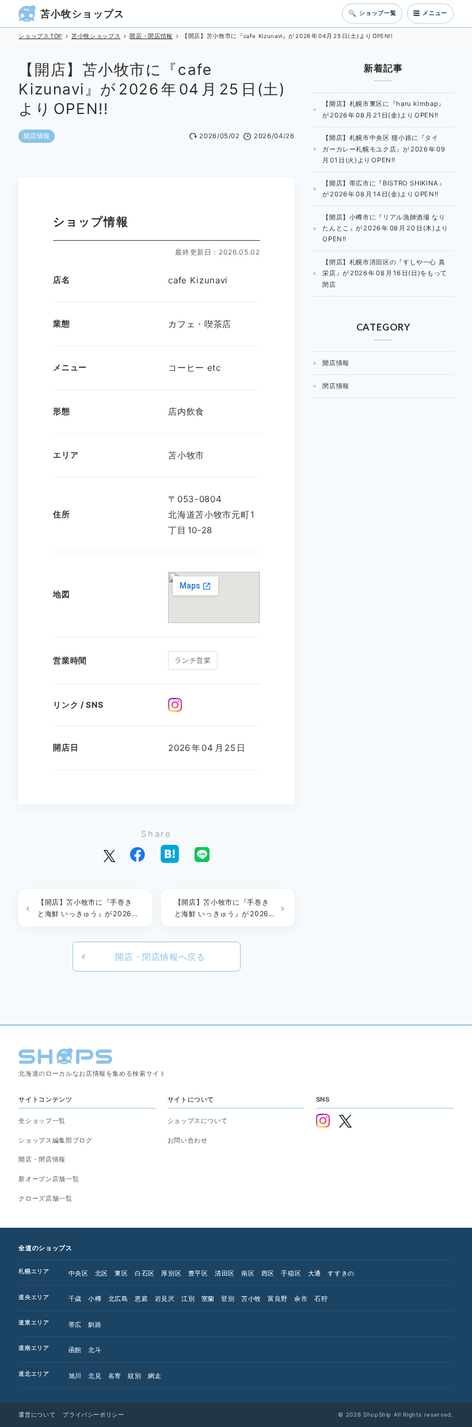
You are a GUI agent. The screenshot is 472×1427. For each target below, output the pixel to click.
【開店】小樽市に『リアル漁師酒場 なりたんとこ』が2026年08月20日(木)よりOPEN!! (385, 228)
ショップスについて (198, 1121)
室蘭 (208, 1299)
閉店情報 (335, 386)
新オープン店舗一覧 (48, 1179)
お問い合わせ (188, 1140)
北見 (94, 1376)
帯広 (75, 1325)
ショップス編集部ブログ (55, 1140)
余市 (300, 1299)
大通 (314, 1273)
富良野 (278, 1299)
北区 (101, 1273)
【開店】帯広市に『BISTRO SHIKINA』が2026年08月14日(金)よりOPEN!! (383, 188)
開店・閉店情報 (41, 1159)
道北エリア (33, 1374)
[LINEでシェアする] (202, 853)
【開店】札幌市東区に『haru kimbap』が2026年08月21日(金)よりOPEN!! (383, 109)
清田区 (225, 1273)
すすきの (341, 1273)
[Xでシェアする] (109, 853)
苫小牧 (251, 1299)
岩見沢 (165, 1299)
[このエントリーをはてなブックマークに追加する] (170, 854)
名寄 (114, 1376)
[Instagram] (175, 705)
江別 (188, 1299)
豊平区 (198, 1273)
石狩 (321, 1299)
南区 (247, 1273)
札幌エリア (33, 1271)
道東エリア (33, 1322)
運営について (36, 1414)
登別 (227, 1299)
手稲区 (291, 1273)
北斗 (94, 1350)
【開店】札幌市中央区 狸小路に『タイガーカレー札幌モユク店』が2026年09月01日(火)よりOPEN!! (383, 149)
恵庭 (141, 1299)
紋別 (134, 1376)
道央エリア (33, 1297)
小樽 (94, 1299)
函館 (75, 1350)
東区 (121, 1273)
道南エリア (33, 1348)
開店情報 (37, 136)
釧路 (94, 1325)
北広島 (118, 1299)
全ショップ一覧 (41, 1121)
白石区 (145, 1273)
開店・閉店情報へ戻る (160, 957)
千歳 (75, 1299)
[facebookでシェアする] (137, 853)
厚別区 (171, 1273)
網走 (154, 1376)
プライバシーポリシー (93, 1414)
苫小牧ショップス (82, 14)
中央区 (78, 1273)
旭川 (75, 1376)
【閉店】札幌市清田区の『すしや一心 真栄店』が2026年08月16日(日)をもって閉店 (384, 273)
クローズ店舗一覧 (45, 1198)
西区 (268, 1273)
